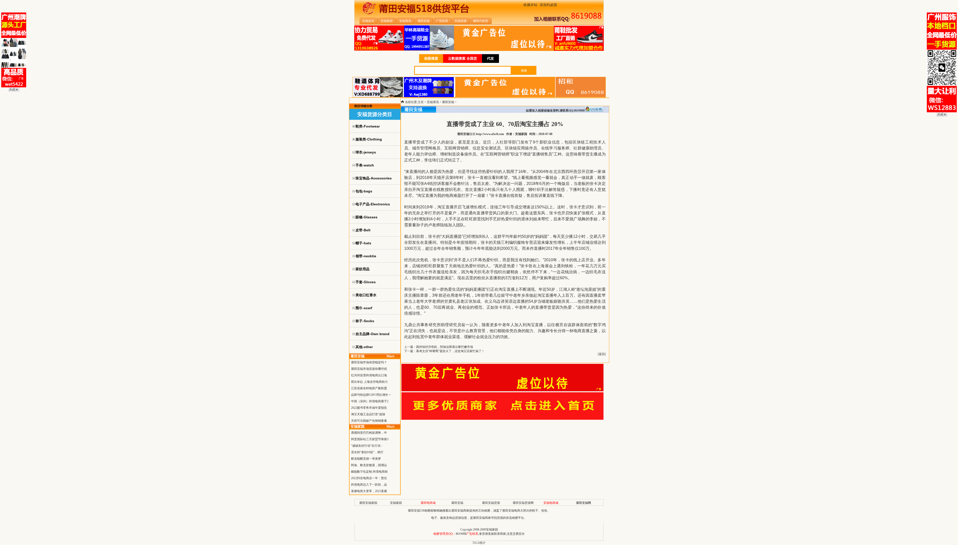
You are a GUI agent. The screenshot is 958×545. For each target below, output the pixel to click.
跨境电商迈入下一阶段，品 (369, 484)
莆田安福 (448, 102)
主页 (421, 102)
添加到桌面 (548, 5)
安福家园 (396, 503)
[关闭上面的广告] (13, 90)
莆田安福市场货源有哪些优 (369, 369)
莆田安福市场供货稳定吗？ (369, 362)
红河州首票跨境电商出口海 (369, 375)
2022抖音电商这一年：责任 (369, 478)
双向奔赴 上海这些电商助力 (369, 382)
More (390, 356)
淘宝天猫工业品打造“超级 (368, 414)
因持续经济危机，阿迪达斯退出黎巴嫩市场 (444, 347)
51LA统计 (479, 543)
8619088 (461, 534)
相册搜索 (431, 58)
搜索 (524, 70)
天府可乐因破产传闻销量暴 (369, 420)
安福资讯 (433, 102)
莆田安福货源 (491, 503)
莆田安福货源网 (523, 503)
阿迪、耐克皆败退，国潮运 (369, 465)
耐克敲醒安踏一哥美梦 (366, 458)
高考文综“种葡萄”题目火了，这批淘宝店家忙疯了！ (450, 351)
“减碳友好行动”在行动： (367, 445)
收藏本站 (530, 5)
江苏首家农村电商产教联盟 (369, 388)
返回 (602, 354)
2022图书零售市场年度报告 (369, 407)
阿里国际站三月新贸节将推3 (369, 439)
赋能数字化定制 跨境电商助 (369, 471)
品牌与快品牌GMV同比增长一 (371, 395)
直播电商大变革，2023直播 (369, 491)
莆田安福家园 (368, 503)
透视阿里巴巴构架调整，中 (369, 432)
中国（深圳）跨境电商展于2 (369, 401)
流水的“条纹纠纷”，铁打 (367, 452)
